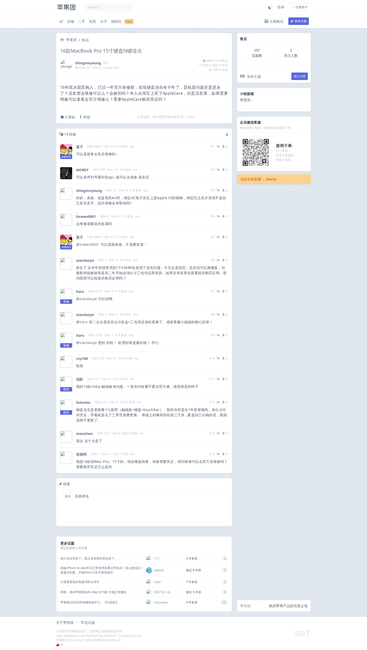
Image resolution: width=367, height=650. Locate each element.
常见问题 (88, 622)
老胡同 (81, 454)
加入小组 (300, 76)
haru (80, 291)
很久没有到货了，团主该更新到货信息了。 (88, 558)
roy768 (82, 358)
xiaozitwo (84, 433)
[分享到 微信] (212, 117)
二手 (81, 21)
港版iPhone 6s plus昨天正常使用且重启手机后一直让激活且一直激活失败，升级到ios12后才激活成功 (101, 570)
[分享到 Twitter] (199, 117)
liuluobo (83, 402)
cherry (271, 179)
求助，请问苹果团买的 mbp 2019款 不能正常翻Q (93, 592)
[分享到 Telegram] (206, 117)
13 (224, 602)
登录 (280, 7)
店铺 (70, 21)
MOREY (82, 169)
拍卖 (92, 21)
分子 (103, 21)
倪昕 (79, 379)
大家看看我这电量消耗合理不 (79, 582)
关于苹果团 (65, 622)
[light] (270, 7)
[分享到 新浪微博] (219, 117)
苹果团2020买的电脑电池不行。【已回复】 (89, 602)
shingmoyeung (88, 63)
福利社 (116, 21)
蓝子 (79, 146)
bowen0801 (86, 216)
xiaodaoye (85, 260)
